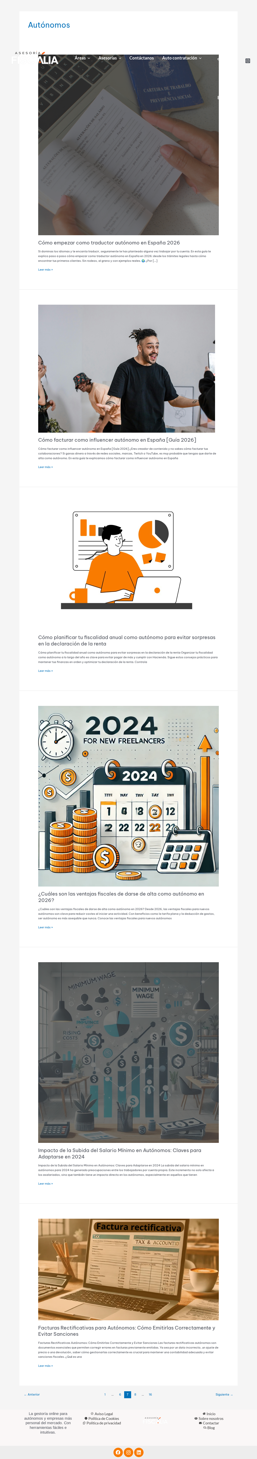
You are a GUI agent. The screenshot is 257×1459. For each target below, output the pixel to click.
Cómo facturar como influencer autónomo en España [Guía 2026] (117, 440)
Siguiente (224, 1394)
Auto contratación (179, 57)
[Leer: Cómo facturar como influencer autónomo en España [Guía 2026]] (126, 368)
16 (150, 1394)
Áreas (80, 57)
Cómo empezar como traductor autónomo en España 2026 (109, 243)
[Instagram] (247, 60)
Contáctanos (141, 57)
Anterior (32, 1394)
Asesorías (107, 57)
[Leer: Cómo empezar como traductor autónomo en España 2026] (128, 144)
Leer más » (45, 269)
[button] (88, 58)
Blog (221, 97)
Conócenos (223, 39)
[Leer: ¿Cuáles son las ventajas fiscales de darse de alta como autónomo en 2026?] (128, 796)
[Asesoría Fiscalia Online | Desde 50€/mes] (35, 59)
